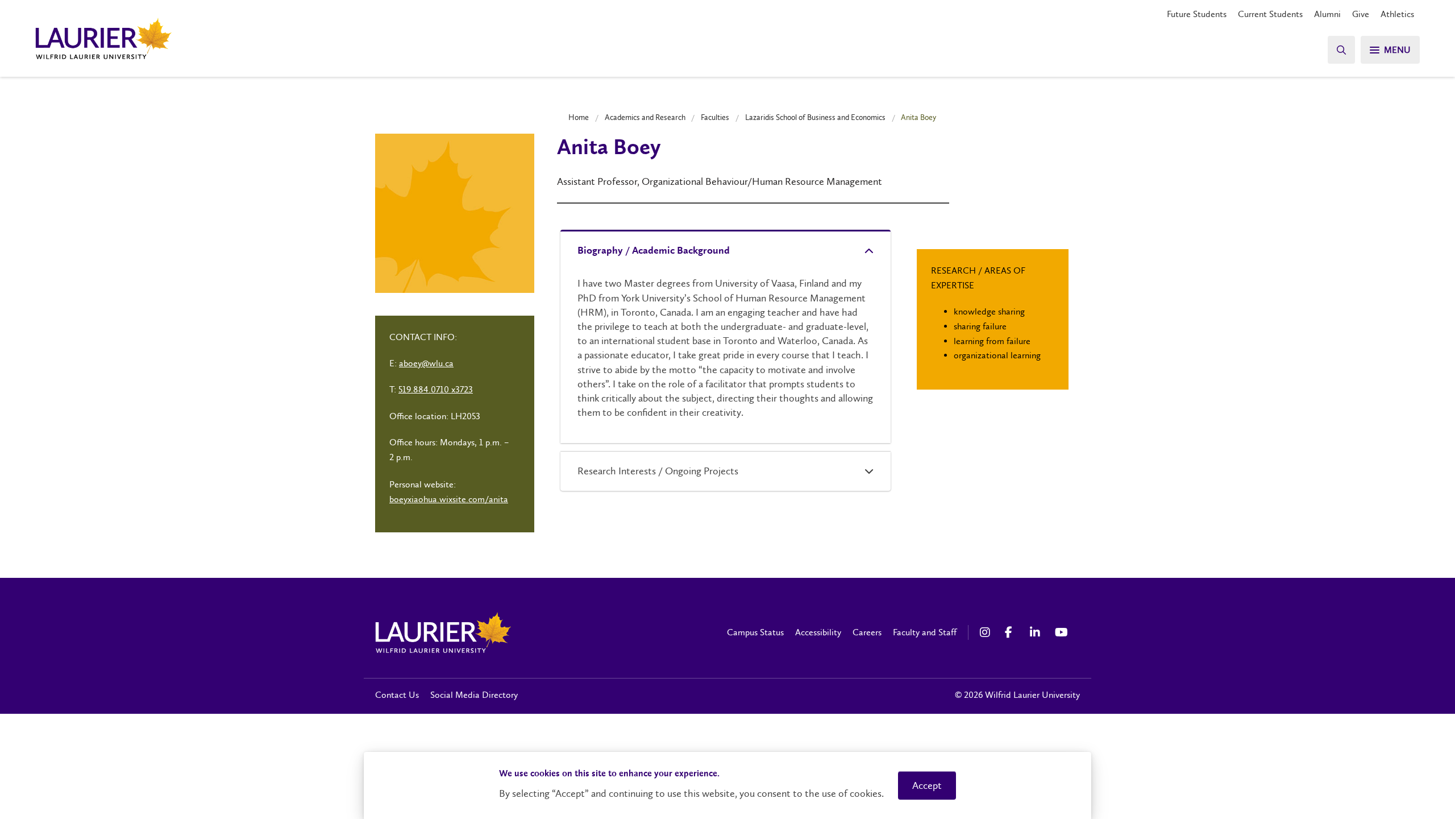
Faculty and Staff (925, 632)
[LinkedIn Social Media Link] (1037, 632)
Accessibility (818, 632)
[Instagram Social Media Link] (986, 632)
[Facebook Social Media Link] (1011, 632)
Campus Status (755, 632)
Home (578, 117)
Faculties (715, 117)
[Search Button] (1341, 50)
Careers (867, 632)
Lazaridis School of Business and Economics (815, 117)
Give (1360, 14)
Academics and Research (645, 117)
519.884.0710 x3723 (435, 389)
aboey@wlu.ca (426, 363)
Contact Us (397, 694)
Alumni (1327, 14)
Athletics (1397, 14)
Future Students (1197, 14)
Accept (927, 785)
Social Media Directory (474, 694)
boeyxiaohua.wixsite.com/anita (448, 499)
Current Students (1270, 14)
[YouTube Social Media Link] (1062, 632)
